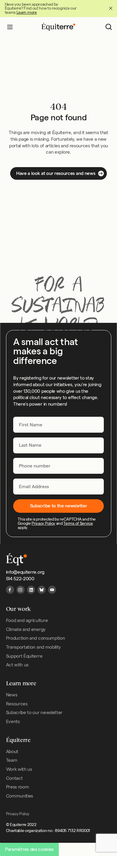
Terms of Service (78, 523)
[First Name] (58, 424)
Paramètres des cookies (29, 849)
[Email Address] (58, 486)
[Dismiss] (110, 8)
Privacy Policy (43, 523)
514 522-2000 (20, 578)
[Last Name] (58, 445)
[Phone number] (58, 465)
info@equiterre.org (25, 572)
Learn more (26, 12)
